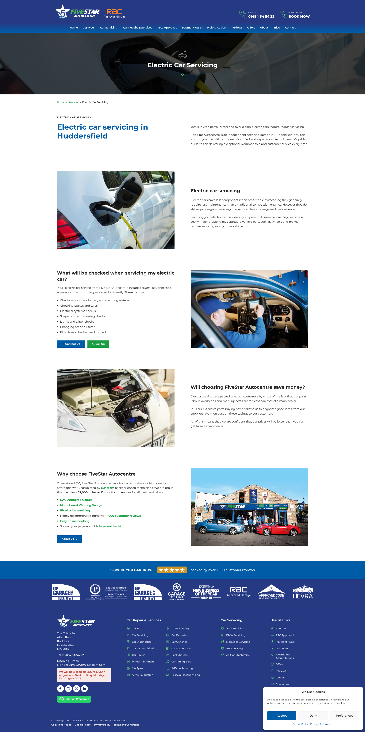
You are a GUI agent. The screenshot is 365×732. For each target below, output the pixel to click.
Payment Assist (110, 526)
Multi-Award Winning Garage (81, 505)
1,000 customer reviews (123, 516)
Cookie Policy (300, 724)
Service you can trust (131, 570)
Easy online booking (75, 521)
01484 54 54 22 (261, 16)
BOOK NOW (299, 16)
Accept (282, 715)
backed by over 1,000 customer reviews (222, 570)
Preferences (344, 715)
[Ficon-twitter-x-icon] (76, 688)
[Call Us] (242, 14)
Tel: (70, 655)
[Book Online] (282, 14)
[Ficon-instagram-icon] (68, 688)
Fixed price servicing (75, 510)
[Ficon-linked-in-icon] (84, 688)
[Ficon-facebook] (60, 688)
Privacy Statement (321, 724)
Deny (313, 715)
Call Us (252, 12)
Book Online (295, 12)
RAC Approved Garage (76, 500)
